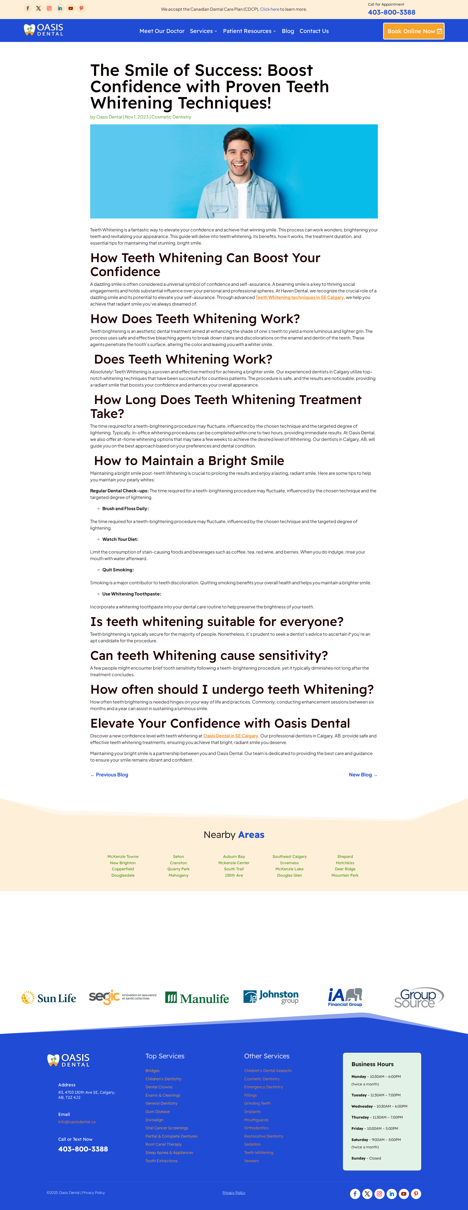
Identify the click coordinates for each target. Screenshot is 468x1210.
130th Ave (234, 875)
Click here (270, 9)
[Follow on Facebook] (27, 8)
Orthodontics (256, 1127)
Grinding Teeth (257, 1103)
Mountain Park (345, 875)
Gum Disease (158, 1111)
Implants (252, 1111)
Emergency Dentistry (263, 1086)
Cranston (178, 862)
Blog (288, 31)
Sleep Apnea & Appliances (169, 1152)
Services (201, 31)
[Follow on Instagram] (49, 8)
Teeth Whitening (258, 1152)
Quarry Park (178, 868)
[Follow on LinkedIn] (60, 8)
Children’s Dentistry (163, 1078)
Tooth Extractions (162, 1160)
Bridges (153, 1070)
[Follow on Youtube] (70, 8)
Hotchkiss (345, 862)
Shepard (345, 856)
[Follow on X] (38, 8)
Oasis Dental (109, 116)
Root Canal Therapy (164, 1144)
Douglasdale (123, 875)
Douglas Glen (289, 875)
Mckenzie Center (233, 862)
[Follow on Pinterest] (81, 8)
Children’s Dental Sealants (268, 1070)
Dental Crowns (159, 1086)
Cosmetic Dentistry (171, 116)
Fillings (250, 1095)
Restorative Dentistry (263, 1136)
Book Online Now (411, 31)
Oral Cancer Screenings (167, 1127)
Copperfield (123, 868)
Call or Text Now (75, 1139)
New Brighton (123, 862)
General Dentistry (161, 1103)
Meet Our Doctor (162, 31)
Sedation (252, 1144)
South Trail (234, 868)
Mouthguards (256, 1119)
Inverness (289, 862)
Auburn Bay (234, 856)
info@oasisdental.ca (77, 1121)
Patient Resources (247, 31)
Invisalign (154, 1119)
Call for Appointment (386, 4)
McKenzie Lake (289, 868)
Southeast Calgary (290, 856)
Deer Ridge (345, 868)
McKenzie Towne (122, 856)
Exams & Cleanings (163, 1095)
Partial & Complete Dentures (171, 1136)
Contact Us (314, 31)
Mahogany (178, 875)
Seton (178, 856)
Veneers (251, 1160)
